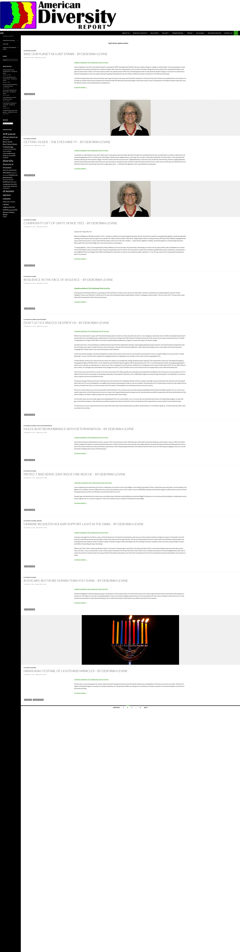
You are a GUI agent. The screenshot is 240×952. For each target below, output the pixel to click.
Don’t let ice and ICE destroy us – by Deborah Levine (66, 323)
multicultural (6, 188)
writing (5, 216)
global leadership (7, 179)
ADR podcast (9, 134)
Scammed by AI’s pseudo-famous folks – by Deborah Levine (10, 104)
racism (6, 204)
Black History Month (10, 144)
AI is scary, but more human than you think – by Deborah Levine (76, 580)
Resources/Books (214, 33)
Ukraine (39, 520)
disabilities (5, 157)
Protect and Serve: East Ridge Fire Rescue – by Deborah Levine (75, 474)
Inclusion (154, 33)
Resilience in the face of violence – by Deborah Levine (68, 280)
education (7, 173)
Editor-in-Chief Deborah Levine (9, 48)
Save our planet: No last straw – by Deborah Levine (66, 54)
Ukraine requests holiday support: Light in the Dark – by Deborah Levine (84, 524)
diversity (8, 160)
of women (8, 191)
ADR (2, 33)
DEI (14, 155)
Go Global (200, 33)
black (8, 139)
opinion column (29, 94)
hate (12, 179)
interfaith (14, 184)
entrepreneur (14, 172)
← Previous (116, 707)
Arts (5, 139)
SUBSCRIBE (5, 44)
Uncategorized (41, 319)
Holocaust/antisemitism (44, 425)
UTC (16, 210)
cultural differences (9, 153)
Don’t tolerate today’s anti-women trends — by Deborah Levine (10, 78)
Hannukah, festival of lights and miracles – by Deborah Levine (76, 671)
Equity (11, 175)
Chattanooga (8, 147)
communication (12, 149)
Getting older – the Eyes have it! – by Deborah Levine (67, 142)
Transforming (177, 33)
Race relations (11, 202)
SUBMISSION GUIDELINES (9, 40)
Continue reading (80, 87)
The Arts (165, 33)
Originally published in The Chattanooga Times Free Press (91, 679)
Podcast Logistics (140, 33)
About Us (125, 33)
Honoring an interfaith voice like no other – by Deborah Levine (10, 91)
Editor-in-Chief (41, 57)
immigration (7, 184)
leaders (9, 186)
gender (16, 175)
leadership (14, 186)
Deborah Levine (8, 155)
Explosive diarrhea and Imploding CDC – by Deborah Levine (10, 71)
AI (3, 139)
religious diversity (9, 207)
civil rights (5, 149)
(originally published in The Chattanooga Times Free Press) (93, 483)
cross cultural (7, 151)
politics (5, 202)
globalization (7, 177)
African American (10, 137)
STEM (5, 210)
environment (6, 175)
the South (11, 210)
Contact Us (228, 33)
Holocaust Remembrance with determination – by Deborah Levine (79, 429)
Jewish (5, 186)
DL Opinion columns (30, 50)
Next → (146, 707)
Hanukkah (28, 699)
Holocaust (13, 182)
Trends (189, 33)
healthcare (6, 182)
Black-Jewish (7, 142)
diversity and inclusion (10, 170)
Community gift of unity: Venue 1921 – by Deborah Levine (70, 223)
